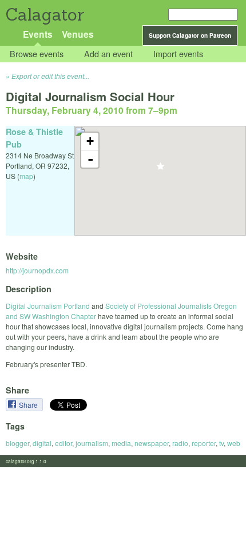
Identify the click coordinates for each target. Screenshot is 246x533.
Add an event (108, 54)
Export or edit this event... (50, 76)
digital (42, 443)
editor (63, 443)
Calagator (44, 14)
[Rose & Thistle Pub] (160, 169)
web (233, 443)
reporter (204, 443)
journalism (92, 443)
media (121, 443)
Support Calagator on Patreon (190, 35)
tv (221, 443)
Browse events (37, 54)
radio (180, 443)
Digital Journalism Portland (48, 306)
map (26, 176)
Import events (178, 54)
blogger (17, 443)
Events (38, 34)
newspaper (151, 443)
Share (29, 404)
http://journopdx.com (37, 270)
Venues (78, 34)
